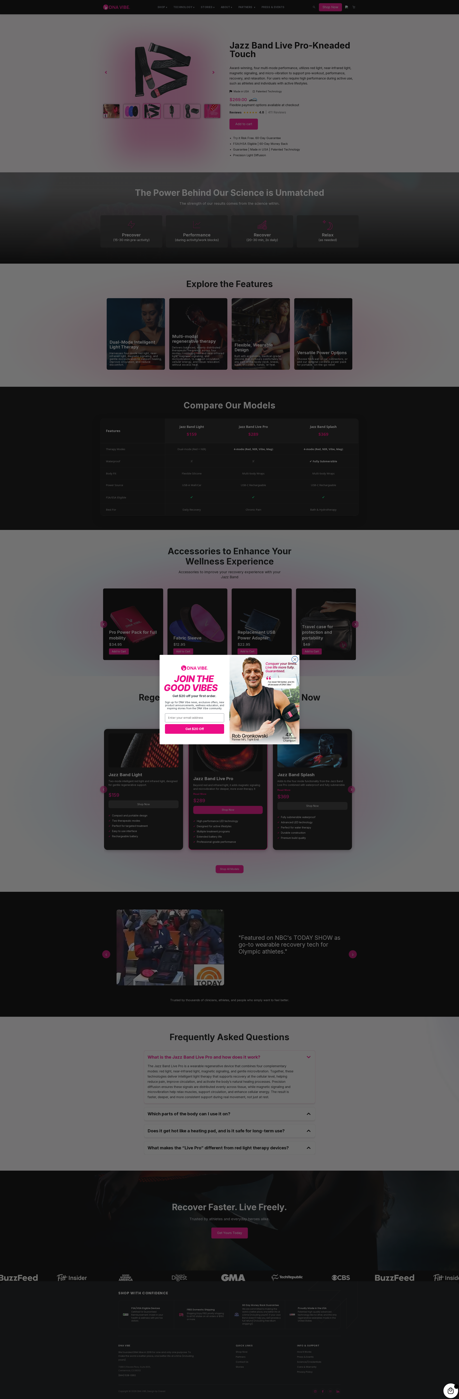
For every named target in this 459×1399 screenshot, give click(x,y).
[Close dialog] (295, 659)
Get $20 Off (194, 729)
